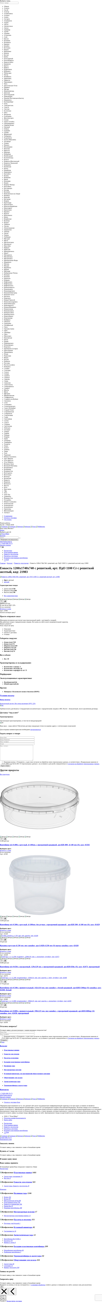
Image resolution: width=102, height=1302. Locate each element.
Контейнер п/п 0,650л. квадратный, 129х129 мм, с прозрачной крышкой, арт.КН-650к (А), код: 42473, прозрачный (50, 967)
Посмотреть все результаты (9, 539)
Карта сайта (8, 1120)
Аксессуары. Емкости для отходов (16, 1186)
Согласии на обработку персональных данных (83, 764)
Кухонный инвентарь (23, 1227)
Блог (18, 1102)
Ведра (7, 1199)
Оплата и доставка (10, 518)
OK (2, 1287)
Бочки (7, 1197)
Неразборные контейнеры (14, 1250)
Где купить (7, 519)
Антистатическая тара (23, 1235)
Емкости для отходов (11, 554)
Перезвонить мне (6, 1139)
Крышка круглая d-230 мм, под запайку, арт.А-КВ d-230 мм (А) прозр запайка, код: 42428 (39, 945)
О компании (8, 516)
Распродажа (8, 550)
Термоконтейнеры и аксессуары (28, 1256)
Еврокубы (8, 1206)
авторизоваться (35, 729)
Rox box (7, 1178)
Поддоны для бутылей (12, 1223)
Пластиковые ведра (12, 1202)
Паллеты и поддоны (11, 556)
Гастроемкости (10, 1231)
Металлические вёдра (12, 1201)
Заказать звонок (5, 545)
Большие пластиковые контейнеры (16, 558)
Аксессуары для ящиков (13, 1176)
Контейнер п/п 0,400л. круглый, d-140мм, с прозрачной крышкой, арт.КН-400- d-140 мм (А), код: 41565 (45, 845)
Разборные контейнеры (12, 1252)
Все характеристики (11, 596)
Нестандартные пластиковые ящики (17, 1216)
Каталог (2, 535)
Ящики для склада (11, 1267)
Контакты (4, 1090)
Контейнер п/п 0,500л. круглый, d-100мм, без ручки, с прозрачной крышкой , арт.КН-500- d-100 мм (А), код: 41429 (50, 924)
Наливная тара (20, 1193)
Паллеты (8, 1241)
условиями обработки (37, 1285)
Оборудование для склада (25, 1260)
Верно (2, 530)
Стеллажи (8, 1266)
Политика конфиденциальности (15, 1118)
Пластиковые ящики (11, 552)
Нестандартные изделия (24, 1212)
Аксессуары (9, 1264)
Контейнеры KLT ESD (12, 1239)
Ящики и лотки (10, 1242)
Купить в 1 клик (5, 609)
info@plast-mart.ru (6, 541)
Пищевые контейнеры (13, 1208)
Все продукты (5, 774)
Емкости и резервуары (13, 1204)
